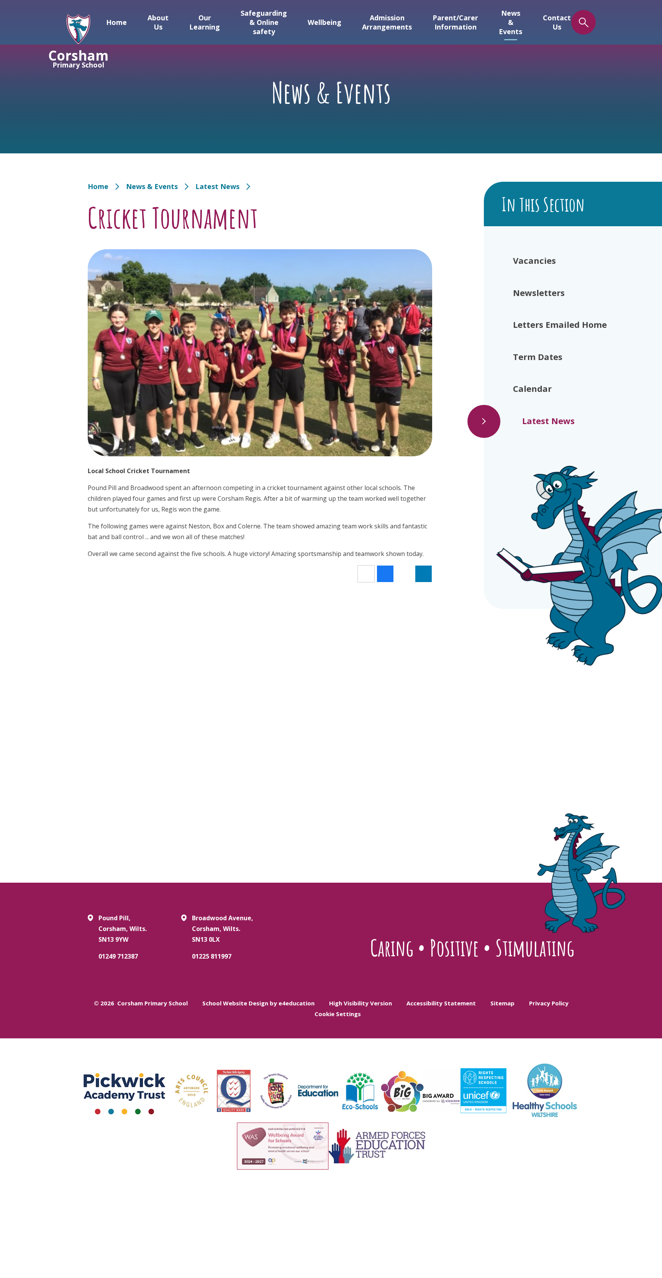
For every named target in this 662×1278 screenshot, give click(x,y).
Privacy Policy (549, 1003)
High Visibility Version (360, 1003)
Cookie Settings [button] (338, 1014)
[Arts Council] (191, 1091)
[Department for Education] (318, 1091)
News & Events (152, 186)
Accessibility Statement (441, 1003)
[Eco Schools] (360, 1091)
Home (98, 186)
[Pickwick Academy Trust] (124, 1091)
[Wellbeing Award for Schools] (283, 1146)
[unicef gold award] (483, 1090)
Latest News (217, 186)
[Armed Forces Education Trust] (377, 1146)
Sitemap (502, 1003)
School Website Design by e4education (258, 1003)
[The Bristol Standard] (276, 1091)
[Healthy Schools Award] (544, 1090)
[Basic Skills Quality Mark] (234, 1091)
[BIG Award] (420, 1091)
